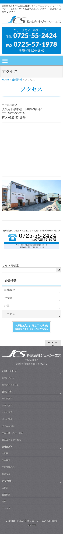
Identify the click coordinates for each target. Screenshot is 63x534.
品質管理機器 (8, 467)
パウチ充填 (7, 398)
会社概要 (9, 290)
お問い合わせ (9, 371)
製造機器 (6, 460)
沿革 (6, 305)
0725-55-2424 (35, 35)
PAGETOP (52, 342)
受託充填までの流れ (11, 440)
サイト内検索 (10, 265)
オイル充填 (7, 412)
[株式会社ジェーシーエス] (31, 21)
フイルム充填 (8, 426)
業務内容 (7, 391)
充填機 (5, 453)
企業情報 (11, 280)
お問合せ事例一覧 (10, 385)
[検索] (58, 270)
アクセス (9, 313)
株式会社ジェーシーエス (32, 520)
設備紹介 (7, 446)
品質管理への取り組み (12, 433)
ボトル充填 (7, 419)
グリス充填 (7, 405)
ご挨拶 (8, 298)
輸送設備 (6, 474)
